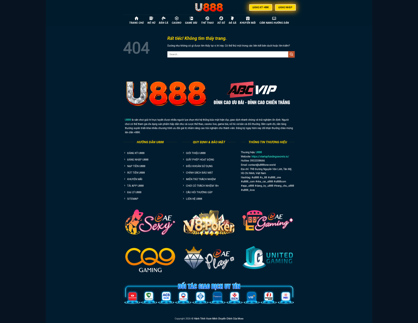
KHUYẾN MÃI (248, 22)
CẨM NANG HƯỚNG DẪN (274, 22)
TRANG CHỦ (136, 22)
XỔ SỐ (221, 22)
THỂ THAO (207, 22)
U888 (128, 119)
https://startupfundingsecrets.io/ (270, 156)
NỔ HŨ (151, 22)
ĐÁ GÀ (232, 22)
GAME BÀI (191, 22)
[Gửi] (291, 54)
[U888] (209, 7)
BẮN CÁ (163, 22)
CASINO (176, 22)
